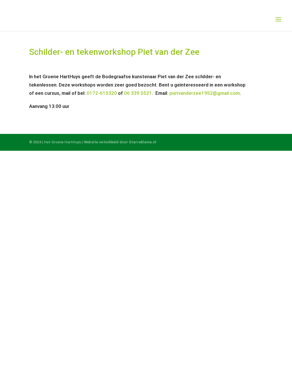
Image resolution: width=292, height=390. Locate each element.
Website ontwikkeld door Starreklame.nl (120, 142)
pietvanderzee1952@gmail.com (204, 93)
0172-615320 (102, 93)
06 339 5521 (138, 93)
